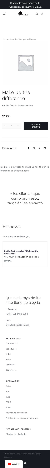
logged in (23, 256)
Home (5, 39)
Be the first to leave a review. (18, 105)
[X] (34, 148)
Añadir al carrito (36, 125)
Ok (25, 463)
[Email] (45, 148)
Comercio (13, 39)
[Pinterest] (39, 148)
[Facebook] (28, 148)
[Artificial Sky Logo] (25, 12)
